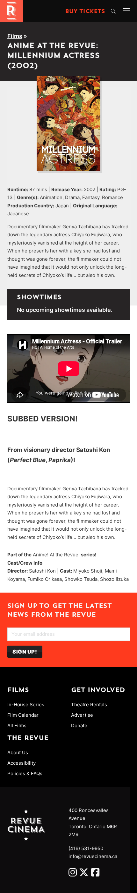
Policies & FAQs (24, 773)
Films (14, 36)
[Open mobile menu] (126, 10)
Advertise (82, 715)
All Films (16, 725)
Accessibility (21, 763)
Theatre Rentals (89, 705)
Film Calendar (23, 715)
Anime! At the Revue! (56, 555)
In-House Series (25, 705)
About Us (17, 752)
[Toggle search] (113, 11)
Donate (79, 725)
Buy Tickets (85, 11)
